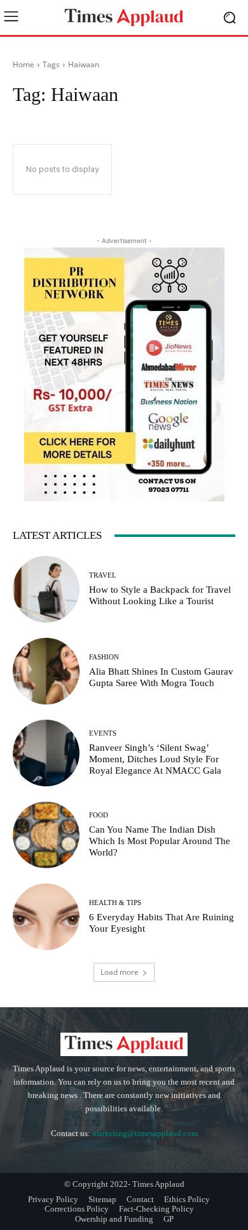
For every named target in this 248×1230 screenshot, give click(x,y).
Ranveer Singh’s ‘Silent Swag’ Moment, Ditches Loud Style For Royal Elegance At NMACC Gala (155, 759)
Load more (119, 972)
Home (23, 64)
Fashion (104, 657)
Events (102, 733)
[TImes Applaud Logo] (124, 17)
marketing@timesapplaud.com (145, 1133)
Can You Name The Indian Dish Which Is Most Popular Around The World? (159, 840)
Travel (102, 575)
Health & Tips (115, 902)
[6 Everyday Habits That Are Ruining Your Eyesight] (46, 916)
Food (98, 815)
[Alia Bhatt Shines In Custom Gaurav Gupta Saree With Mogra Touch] (46, 671)
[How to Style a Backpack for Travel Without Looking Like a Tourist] (46, 589)
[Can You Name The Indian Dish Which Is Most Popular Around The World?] (46, 835)
